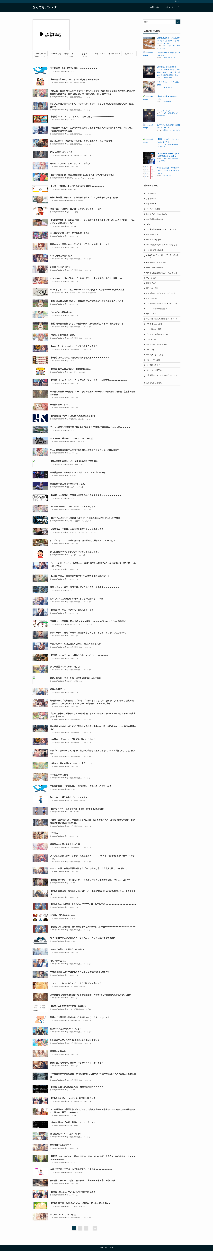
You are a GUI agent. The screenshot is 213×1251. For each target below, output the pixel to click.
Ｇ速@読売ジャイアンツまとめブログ (160, 293)
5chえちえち (151, 339)
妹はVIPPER (167, 101)
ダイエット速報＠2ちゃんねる (157, 334)
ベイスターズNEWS (153, 370)
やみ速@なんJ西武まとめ (156, 263)
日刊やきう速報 (152, 288)
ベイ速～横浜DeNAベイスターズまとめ (161, 229)
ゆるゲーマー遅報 (153, 360)
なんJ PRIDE (167, 175)
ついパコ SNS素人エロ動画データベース (162, 319)
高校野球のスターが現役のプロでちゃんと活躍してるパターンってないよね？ (168, 40)
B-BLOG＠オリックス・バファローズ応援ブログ (162, 256)
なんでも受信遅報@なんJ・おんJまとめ (161, 273)
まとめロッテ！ (152, 199)
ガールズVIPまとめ (169, 57)
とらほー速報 (151, 193)
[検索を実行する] (178, 21)
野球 (100, 54)
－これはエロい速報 (154, 329)
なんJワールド (151, 298)
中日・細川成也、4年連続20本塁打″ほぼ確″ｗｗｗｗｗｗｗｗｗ (168, 170)
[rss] (175, 1)
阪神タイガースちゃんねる (156, 214)
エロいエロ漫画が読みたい (156, 309)
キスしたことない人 (165, 111)
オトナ (114, 54)
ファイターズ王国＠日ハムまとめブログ (161, 303)
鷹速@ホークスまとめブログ (157, 344)
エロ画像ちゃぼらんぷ (40, 55)
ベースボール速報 (153, 209)
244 (94, 1228)
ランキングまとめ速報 (154, 250)
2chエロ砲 (150, 350)
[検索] (178, 1)
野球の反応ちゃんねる (154, 355)
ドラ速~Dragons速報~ (154, 324)
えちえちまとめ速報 (154, 383)
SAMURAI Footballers (154, 268)
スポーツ (55, 54)
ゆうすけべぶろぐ (153, 365)
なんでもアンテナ (45, 7)
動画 (129, 54)
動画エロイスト (70, 55)
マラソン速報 (151, 278)
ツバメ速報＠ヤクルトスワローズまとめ (161, 245)
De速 (148, 224)
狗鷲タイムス (151, 283)
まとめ (85, 55)
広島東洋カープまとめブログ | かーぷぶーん (162, 376)
